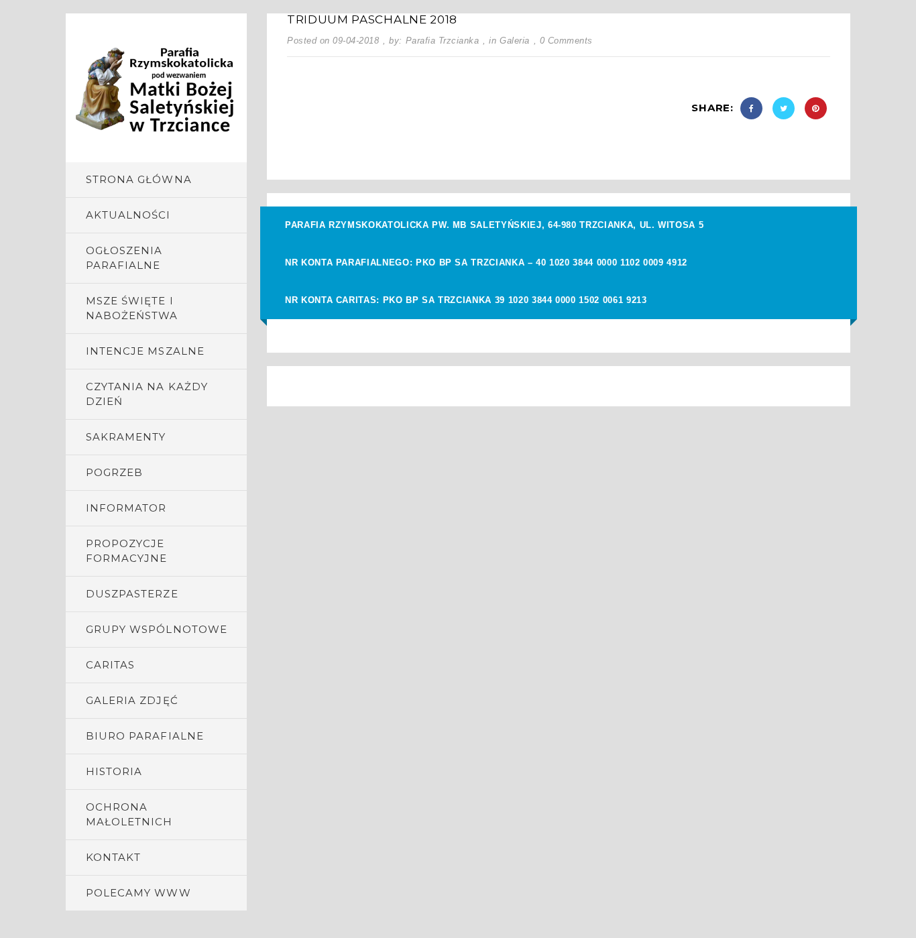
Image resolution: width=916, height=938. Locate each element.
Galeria (515, 41)
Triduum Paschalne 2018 (372, 19)
